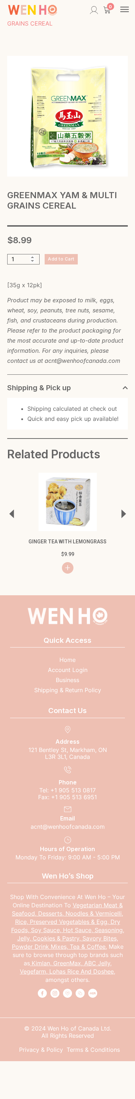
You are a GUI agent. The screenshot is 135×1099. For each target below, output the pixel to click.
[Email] (67, 809)
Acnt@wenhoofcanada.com (68, 826)
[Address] (67, 729)
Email (67, 818)
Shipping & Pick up (39, 387)
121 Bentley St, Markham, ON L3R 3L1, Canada (67, 753)
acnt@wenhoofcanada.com (82, 360)
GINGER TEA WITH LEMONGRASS (67, 541)
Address (67, 741)
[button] (124, 10)
